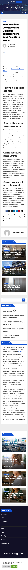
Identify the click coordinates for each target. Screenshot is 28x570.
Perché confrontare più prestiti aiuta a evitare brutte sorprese (14, 444)
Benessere (6, 457)
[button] (23, 12)
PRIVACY (21, 351)
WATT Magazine (14, 7)
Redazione (12, 44)
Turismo (3, 539)
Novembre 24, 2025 (10, 480)
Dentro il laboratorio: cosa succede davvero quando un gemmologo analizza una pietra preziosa (14, 323)
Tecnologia (4, 536)
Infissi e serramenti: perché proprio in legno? (12, 287)
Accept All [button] (14, 566)
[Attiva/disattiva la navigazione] (13, 13)
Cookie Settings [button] (6, 566)
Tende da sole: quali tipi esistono (14, 270)
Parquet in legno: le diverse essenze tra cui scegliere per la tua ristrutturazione (8, 219)
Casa (4, 21)
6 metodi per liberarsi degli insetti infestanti (19, 216)
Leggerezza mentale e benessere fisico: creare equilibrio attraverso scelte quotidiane (13, 330)
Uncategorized (7, 440)
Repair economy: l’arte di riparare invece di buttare (13, 255)
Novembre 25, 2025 (10, 464)
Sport (2, 532)
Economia (6, 474)
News (9, 250)
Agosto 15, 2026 (9, 447)
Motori (2, 525)
